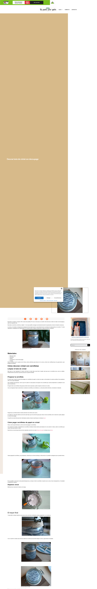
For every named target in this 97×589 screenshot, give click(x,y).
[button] (61, 288)
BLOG (60, 9)
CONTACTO (74, 9)
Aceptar (39, 297)
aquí (45, 418)
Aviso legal (55, 300)
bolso (52, 430)
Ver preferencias (57, 297)
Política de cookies (43, 300)
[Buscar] (88, 345)
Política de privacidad (49, 300)
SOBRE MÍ (67, 9)
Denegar (48, 297)
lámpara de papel (40, 430)
